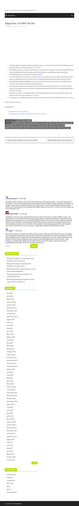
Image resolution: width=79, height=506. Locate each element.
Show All (34, 463)
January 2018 (11, 425)
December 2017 (12, 428)
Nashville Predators (31, 128)
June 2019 (10, 375)
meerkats (46, 125)
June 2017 (10, 445)
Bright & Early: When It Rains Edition (59, 140)
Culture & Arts (11, 475)
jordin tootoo (30, 125)
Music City (10, 483)
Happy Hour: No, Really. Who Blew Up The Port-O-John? (27, 114)
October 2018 (11, 398)
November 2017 (12, 431)
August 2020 (11, 337)
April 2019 (10, 381)
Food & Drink (11, 480)
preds (52, 128)
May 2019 (10, 378)
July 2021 (10, 322)
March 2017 (10, 454)
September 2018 (12, 401)
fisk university (10, 125)
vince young (66, 128)
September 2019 (12, 366)
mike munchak (19, 128)
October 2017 (11, 433)
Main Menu (11, 15)
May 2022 (10, 293)
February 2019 (11, 387)
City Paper (34, 95)
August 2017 (11, 439)
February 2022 (11, 302)
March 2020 (10, 349)
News (17, 120)
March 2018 (10, 419)
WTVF (38, 68)
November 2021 (12, 311)
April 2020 (10, 346)
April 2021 (10, 331)
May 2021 (10, 328)
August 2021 (11, 319)
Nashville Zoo (44, 128)
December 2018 (12, 393)
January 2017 (11, 460)
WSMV (40, 74)
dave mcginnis (55, 123)
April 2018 (10, 416)
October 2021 (11, 314)
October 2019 (11, 363)
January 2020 (11, 355)
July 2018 (10, 407)
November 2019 (12, 360)
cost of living (44, 123)
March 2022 (10, 299)
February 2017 (11, 457)
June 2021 (10, 325)
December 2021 (12, 308)
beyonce (24, 123)
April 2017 (10, 451)
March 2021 (10, 334)
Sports (9, 489)
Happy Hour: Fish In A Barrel (18, 111)
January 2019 (11, 390)
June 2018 (10, 410)
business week (33, 123)
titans (58, 128)
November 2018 (12, 395)
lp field (39, 125)
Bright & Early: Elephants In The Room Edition (22, 140)
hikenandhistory (16, 102)
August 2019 (11, 369)
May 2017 (10, 448)
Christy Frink (23, 26)
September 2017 (12, 436)
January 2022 (11, 305)
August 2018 (11, 404)
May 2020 (10, 343)
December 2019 (12, 357)
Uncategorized (26, 120)
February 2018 (11, 422)
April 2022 (10, 296)
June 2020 (10, 340)
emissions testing (66, 123)
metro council (55, 125)
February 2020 (11, 352)
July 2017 (10, 442)
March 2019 (10, 384)
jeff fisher (20, 125)
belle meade (16, 123)
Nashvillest (18, 503)
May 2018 (10, 413)
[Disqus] (39, 169)
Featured (10, 477)
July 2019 (10, 372)
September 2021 (12, 316)
